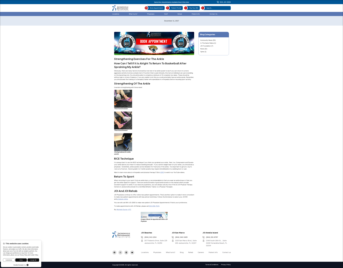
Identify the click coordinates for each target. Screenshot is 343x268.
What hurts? (133, 14)
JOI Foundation (205, 46)
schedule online (122, 199)
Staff (166, 14)
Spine (202, 52)
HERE (162, 172)
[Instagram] (120, 252)
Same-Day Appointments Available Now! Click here (171, 2)
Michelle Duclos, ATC (123, 209)
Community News (206, 40)
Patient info (196, 14)
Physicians (150, 14)
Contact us (226, 252)
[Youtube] (132, 252)
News (202, 49)
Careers (201, 252)
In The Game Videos (207, 43)
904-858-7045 (154, 206)
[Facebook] (114, 252)
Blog (182, 252)
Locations (115, 14)
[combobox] (217, 8)
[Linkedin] (126, 252)
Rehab (180, 14)
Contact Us (213, 14)
